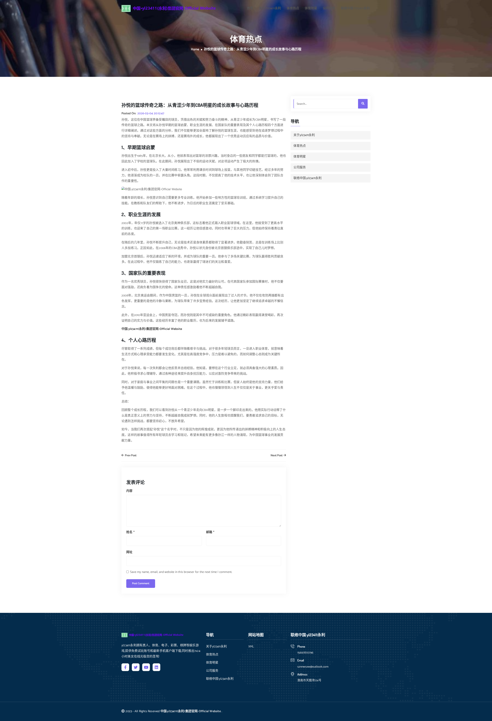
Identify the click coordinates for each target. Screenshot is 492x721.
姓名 (130, 532)
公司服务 (329, 8)
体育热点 (293, 8)
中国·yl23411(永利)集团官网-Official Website (190, 711)
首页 (250, 8)
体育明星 (311, 8)
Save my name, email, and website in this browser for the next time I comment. (181, 572)
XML (251, 646)
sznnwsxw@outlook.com (312, 666)
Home (195, 49)
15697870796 (305, 652)
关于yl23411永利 (270, 8)
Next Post (277, 455)
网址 (129, 552)
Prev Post (130, 455)
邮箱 (210, 532)
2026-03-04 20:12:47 (150, 113)
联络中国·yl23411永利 (355, 8)
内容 (129, 491)
